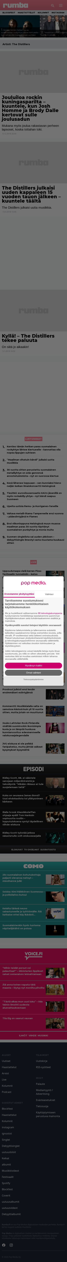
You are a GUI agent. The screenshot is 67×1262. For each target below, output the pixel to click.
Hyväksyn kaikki (33, 665)
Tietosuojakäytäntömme (33, 679)
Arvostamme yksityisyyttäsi (19, 594)
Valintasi (49, 594)
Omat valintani (33, 672)
